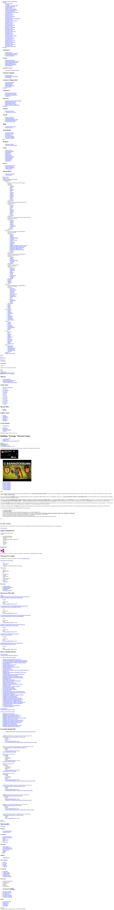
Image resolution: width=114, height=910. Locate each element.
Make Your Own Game (7, 837)
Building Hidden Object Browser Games (8, 644)
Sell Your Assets (6, 425)
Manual (10, 52)
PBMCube (6, 444)
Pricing (4, 838)
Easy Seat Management (7, 847)
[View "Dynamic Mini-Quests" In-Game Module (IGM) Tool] (14, 605)
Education (5, 87)
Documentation (6, 839)
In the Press (5, 865)
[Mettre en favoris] (5, 446)
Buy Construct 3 (11, 144)
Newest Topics (13, 112)
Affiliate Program (6, 857)
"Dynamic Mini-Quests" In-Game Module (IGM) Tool (10, 607)
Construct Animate (17, 202)
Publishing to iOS (11, 63)
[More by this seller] (2, 443)
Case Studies (5, 842)
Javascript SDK (11, 85)
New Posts (10, 127)
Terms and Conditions (7, 429)
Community (5, 106)
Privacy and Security (13, 95)
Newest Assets (12, 165)
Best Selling (11, 166)
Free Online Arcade (6, 875)
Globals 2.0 (5, 764)
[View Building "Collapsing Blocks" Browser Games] (12, 624)
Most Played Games (14, 119)
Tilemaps (10, 159)
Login (7, 177)
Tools (9, 160)
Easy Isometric (5, 755)
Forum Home (11, 111)
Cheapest (4, 418)
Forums (6, 321)
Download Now (6, 560)
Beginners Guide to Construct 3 (21, 245)
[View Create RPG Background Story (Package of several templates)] (15, 615)
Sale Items (10, 174)
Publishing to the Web (15, 61)
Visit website (5, 581)
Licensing (5, 431)
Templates (11, 157)
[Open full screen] (17, 480)
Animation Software (6, 832)
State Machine (5, 774)
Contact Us (7, 352)
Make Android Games (19, 247)
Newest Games (11, 118)
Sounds (12, 156)
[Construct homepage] (10, 1)
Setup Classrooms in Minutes (15, 100)
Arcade (6, 330)
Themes (10, 158)
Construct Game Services (19, 217)
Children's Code (6, 903)
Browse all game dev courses (13, 70)
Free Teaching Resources (7, 848)
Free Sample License (25, 558)
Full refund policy (3, 528)
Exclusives (10, 168)
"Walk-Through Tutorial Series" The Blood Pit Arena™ (13, 815)
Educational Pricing (11, 102)
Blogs (6, 344)
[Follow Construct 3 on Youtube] (9, 133)
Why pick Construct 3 (13, 92)
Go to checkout (3, 371)
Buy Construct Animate (12, 145)
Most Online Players (13, 120)
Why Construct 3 (6, 846)
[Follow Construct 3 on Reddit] (9, 132)
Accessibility (5, 904)
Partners (4, 850)
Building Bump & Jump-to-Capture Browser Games (12, 795)
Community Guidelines (7, 876)
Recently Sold (5, 419)
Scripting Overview (13, 54)
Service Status (5, 905)
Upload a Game (12, 121)
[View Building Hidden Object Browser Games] (11, 643)
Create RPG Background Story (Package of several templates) (12, 616)
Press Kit (4, 864)
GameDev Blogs (6, 874)
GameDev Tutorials (6, 873)
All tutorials (10, 65)
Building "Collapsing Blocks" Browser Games (9, 625)
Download (12, 82)
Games (9, 154)
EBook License (6, 570)
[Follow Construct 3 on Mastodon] (9, 138)
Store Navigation (11, 372)
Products (4, 2)
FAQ (9, 96)
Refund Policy (5, 428)
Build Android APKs (13, 62)
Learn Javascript (6, 849)
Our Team (5, 863)
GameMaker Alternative (7, 836)
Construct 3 (16, 182)
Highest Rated (11, 167)
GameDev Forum (6, 872)
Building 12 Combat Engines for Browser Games (12, 805)
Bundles (4, 409)
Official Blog (12, 126)
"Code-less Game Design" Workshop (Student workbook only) (15, 747)
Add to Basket (3, 567)
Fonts (9, 153)
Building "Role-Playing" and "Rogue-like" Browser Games (11, 597)
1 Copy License (6, 563)
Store (4, 139)
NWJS (11, 83)
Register (4, 177)
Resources (5, 47)
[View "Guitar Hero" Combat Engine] (9, 633)
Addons (10, 150)
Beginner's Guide (11, 60)
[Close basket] (2, 361)
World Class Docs (12, 101)
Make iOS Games (18, 248)
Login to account (12, 353)
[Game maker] (10, 179)
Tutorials (9, 77)
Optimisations (13, 64)
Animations (11, 151)
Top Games (11, 117)
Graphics (10, 155)
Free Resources (13, 94)
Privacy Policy (5, 902)
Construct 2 (13, 264)
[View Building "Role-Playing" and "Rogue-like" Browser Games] (15, 596)
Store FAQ (5, 427)
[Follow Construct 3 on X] (8, 134)
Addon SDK (11, 55)
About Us (5, 862)
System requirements (14, 53)
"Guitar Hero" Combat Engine (6, 634)
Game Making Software (7, 831)
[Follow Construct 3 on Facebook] (9, 137)
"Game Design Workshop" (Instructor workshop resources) (14, 786)
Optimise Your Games (19, 249)
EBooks (10, 152)
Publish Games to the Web (20, 246)
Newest (4, 415)
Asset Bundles (11, 173)
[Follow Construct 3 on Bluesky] (9, 135)
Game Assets (5, 871)
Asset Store (7, 309)
